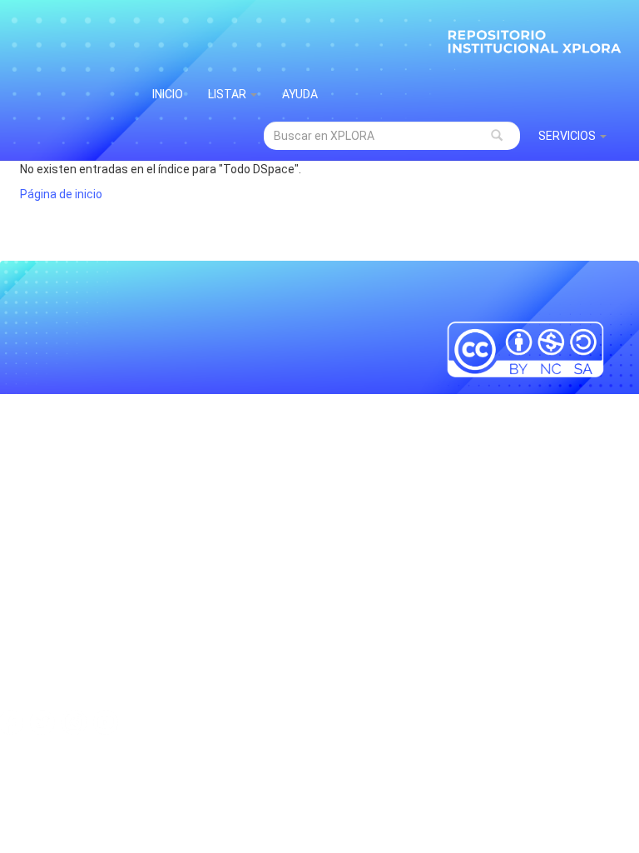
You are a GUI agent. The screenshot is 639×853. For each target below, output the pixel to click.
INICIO (167, 94)
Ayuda (300, 94)
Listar (228, 94)
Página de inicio (61, 194)
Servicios (568, 135)
